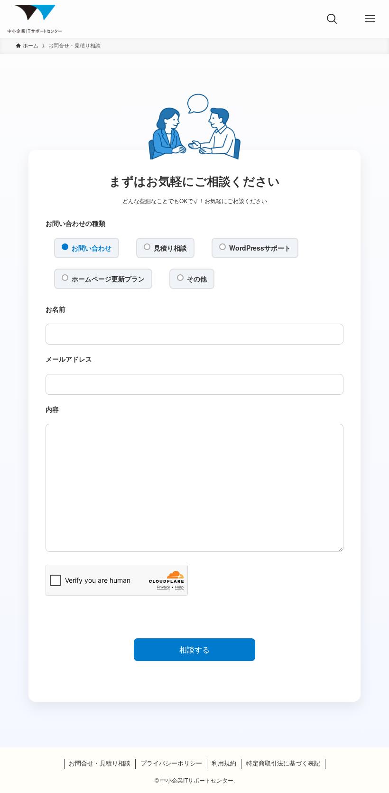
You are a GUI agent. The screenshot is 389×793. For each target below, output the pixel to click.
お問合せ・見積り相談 (99, 763)
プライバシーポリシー (171, 763)
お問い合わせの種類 (75, 223)
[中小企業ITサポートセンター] (34, 19)
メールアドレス (69, 359)
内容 (52, 409)
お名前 (55, 309)
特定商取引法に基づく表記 (283, 763)
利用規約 (224, 763)
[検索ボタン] (332, 19)
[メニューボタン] (370, 19)
